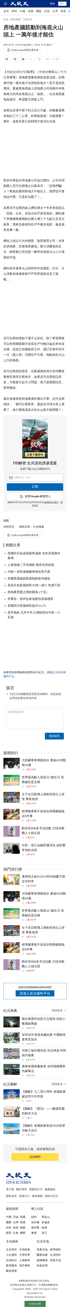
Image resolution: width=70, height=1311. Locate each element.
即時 (14, 11)
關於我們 (21, 1189)
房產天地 (42, 1249)
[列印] (39, 60)
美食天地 (55, 1260)
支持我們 (35, 1156)
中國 (22, 11)
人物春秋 (24, 1260)
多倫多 (46, 1222)
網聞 (22, 1232)
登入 (62, 3)
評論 (47, 11)
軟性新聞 (15, 19)
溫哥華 (35, 1227)
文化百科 (11, 1249)
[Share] (24, 769)
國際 (38, 11)
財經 (15, 1227)
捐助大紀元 (51, 1196)
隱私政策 (11, 1196)
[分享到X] (23, 60)
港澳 (22, 1222)
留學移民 (55, 1249)
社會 (15, 1232)
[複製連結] (31, 59)
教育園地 (11, 1265)
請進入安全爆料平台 (35, 993)
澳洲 (34, 1232)
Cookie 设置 (35, 1303)
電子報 (10, 1189)
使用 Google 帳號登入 (38, 496)
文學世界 (24, 1254)
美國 (30, 11)
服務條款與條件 (51, 502)
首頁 (6, 11)
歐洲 (44, 1227)
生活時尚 (55, 1254)
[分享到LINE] (15, 60)
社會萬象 (38, 526)
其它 (44, 1232)
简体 (52, 3)
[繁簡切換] (55, 60)
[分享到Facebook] (6, 60)
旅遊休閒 (42, 1265)
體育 (8, 1232)
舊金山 (46, 1216)
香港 (63, 11)
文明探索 (24, 1249)
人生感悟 (11, 1254)
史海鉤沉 (11, 1260)
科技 (8, 1227)
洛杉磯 (35, 1222)
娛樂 (22, 1227)
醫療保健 (42, 1254)
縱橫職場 (42, 1260)
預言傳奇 (24, 1265)
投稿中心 (24, 1196)
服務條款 (50, 1189)
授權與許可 (36, 1189)
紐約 (34, 1216)
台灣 (55, 11)
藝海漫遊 (11, 1270)
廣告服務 (37, 1196)
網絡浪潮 (24, 526)
